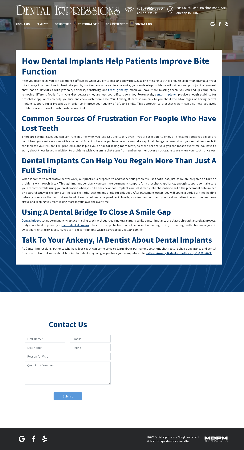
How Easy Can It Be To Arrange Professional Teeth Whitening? (63, 267)
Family (41, 24)
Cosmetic (62, 24)
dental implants (166, 94)
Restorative (87, 24)
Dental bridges (31, 220)
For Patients (115, 24)
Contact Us (143, 24)
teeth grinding (118, 90)
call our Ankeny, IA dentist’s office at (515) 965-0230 (179, 253)
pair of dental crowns (75, 225)
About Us (23, 24)
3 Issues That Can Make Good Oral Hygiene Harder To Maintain (181, 267)
